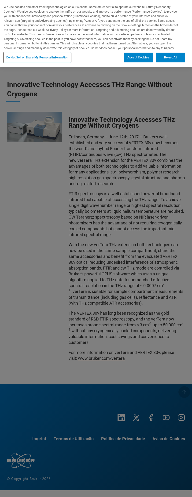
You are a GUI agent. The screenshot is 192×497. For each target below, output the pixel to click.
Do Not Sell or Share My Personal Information (37, 57)
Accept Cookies (138, 57)
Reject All (170, 57)
